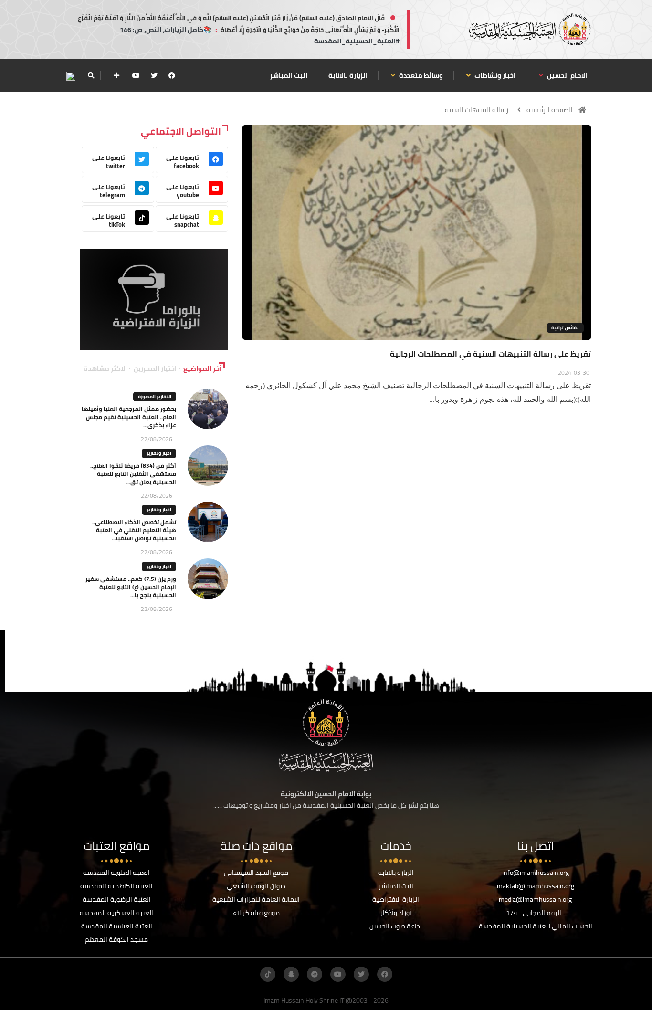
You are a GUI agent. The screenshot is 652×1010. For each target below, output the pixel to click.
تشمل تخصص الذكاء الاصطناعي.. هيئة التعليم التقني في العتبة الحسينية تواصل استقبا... (134, 530)
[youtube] (136, 75)
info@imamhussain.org (535, 872)
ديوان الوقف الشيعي (256, 886)
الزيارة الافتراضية (395, 899)
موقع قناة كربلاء (256, 912)
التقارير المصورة (154, 396)
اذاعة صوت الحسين (395, 926)
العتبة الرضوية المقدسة (117, 899)
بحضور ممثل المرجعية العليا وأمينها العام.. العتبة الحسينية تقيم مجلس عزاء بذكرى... (129, 417)
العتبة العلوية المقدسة (116, 872)
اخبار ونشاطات (494, 75)
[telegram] (314, 974)
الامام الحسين (567, 75)
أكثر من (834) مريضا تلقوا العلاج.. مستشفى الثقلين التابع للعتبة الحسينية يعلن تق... (133, 473)
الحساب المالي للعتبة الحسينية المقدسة (535, 926)
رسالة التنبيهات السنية (476, 110)
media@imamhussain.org (535, 899)
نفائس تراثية (565, 327)
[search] (91, 75)
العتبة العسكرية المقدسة (116, 912)
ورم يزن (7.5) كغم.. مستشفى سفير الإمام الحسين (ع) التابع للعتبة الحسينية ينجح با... (130, 586)
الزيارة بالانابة (348, 75)
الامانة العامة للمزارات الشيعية (256, 899)
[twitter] (154, 75)
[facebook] (172, 75)
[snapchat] (291, 974)
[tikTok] (267, 974)
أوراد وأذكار (395, 912)
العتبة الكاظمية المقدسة (116, 886)
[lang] (70, 76)
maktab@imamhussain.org (535, 886)
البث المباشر (288, 75)
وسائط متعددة (420, 75)
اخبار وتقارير (159, 453)
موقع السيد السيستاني (256, 872)
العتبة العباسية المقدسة (116, 926)
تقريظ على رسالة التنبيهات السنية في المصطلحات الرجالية (490, 354)
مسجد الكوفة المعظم (116, 939)
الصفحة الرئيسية (549, 110)
